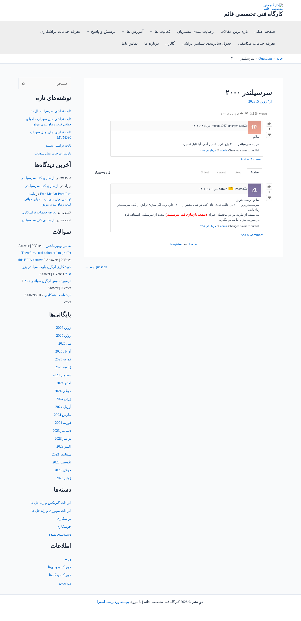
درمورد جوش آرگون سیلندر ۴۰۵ (47, 281)
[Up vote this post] (269, 124)
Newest (221, 172)
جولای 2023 (62, 470)
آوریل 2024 (63, 407)
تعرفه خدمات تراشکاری (60, 31)
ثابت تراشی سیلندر (57, 145)
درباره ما (151, 43)
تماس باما (130, 43)
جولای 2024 (62, 391)
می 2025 (64, 343)
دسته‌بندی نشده (60, 534)
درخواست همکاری (57, 295)
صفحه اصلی (265, 31)
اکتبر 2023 (63, 446)
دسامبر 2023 (62, 430)
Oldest (205, 172)
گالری (170, 43)
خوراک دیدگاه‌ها (60, 575)
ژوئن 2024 (63, 399)
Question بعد (96, 267)
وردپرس (65, 583)
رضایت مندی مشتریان (195, 31)
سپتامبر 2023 (61, 454)
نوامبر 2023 (63, 438)
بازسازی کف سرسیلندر (38, 178)
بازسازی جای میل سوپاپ (52, 153)
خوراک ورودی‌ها (59, 567)
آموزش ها (135, 31)
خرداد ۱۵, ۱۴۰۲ (208, 150)
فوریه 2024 (63, 422)
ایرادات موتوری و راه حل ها (51, 511)
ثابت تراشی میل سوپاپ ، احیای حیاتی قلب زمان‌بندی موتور (47, 199)
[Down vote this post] (269, 135)
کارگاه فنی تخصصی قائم (253, 14)
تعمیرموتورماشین (58, 246)
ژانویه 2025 (63, 367)
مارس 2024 (62, 415)
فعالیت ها (163, 31)
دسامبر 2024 (62, 375)
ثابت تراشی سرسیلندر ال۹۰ (51, 111)
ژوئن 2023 (63, 478)
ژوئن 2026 (63, 327)
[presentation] (152, 31)
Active (255, 172)
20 (230, 188)
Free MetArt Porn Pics (55, 194)
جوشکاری (64, 526)
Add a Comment (252, 159)
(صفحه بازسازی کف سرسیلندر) (186, 214)
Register (176, 244)
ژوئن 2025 (63, 335)
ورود (67, 559)
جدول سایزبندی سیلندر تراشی (207, 43)
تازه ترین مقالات (234, 31)
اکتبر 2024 (63, 383)
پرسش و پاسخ (103, 31)
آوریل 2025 (63, 351)
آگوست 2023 (61, 462)
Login (193, 244)
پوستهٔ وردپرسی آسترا (113, 602)
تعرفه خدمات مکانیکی (256, 43)
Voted (238, 172)
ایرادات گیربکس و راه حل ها (50, 503)
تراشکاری (64, 518)
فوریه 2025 (63, 359)
